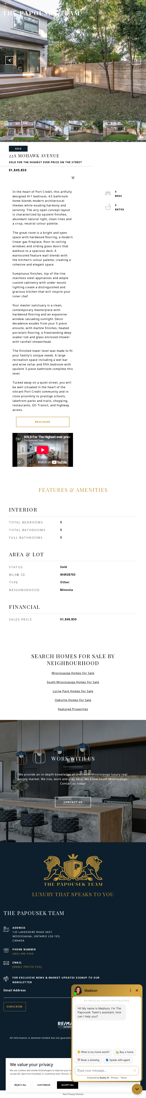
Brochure (43, 422)
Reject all (20, 1084)
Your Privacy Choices (73, 1094)
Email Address (15, 990)
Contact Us (73, 802)
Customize (43, 1084)
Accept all (67, 1084)
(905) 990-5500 (23, 953)
